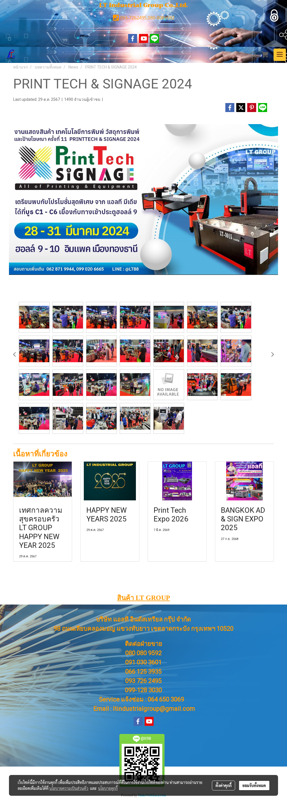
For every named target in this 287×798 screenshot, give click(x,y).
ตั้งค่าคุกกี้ (224, 785)
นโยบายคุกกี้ (108, 788)
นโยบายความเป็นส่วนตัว (68, 788)
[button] (251, 55)
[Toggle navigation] (280, 55)
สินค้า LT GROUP (143, 597)
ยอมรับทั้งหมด (254, 785)
